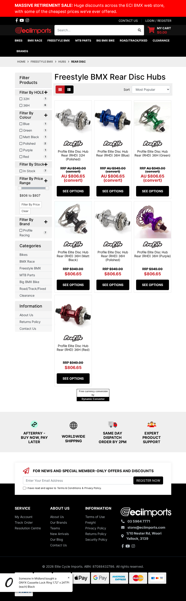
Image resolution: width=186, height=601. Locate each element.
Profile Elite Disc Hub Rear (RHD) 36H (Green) (152, 153)
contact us (128, 20)
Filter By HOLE (32, 92)
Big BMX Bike (29, 282)
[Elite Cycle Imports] (33, 30)
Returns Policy (30, 322)
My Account (23, 517)
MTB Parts (27, 275)
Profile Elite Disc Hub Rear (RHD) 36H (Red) (73, 348)
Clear (25, 211)
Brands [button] (22, 51)
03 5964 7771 (138, 521)
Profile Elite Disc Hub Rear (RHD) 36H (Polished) (113, 256)
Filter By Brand (26, 221)
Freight (90, 522)
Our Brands (58, 522)
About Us (26, 315)
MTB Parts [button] (83, 40)
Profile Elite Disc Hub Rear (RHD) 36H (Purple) (152, 254)
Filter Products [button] (28, 80)
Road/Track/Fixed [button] (133, 40)
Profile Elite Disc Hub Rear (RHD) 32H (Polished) (73, 155)
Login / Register (158, 20)
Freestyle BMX (30, 268)
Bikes (23, 255)
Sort (127, 89)
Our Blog (56, 539)
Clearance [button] (161, 40)
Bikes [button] (18, 40)
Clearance (27, 295)
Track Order (24, 522)
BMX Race (27, 261)
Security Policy (96, 539)
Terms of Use (95, 517)
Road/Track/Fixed (33, 289)
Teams (55, 528)
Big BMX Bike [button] (105, 40)
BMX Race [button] (35, 40)
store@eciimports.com (146, 527)
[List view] (68, 89)
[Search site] (139, 30)
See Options (73, 191)
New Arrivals (59, 534)
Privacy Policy (92, 488)
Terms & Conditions (69, 488)
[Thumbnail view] (60, 89)
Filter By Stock (32, 164)
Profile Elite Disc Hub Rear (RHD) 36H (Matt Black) (73, 256)
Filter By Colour (26, 115)
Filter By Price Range (31, 180)
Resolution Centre (28, 528)
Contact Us (28, 328)
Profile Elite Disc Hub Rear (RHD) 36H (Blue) (113, 153)
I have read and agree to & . (64, 488)
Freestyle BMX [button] (58, 40)
